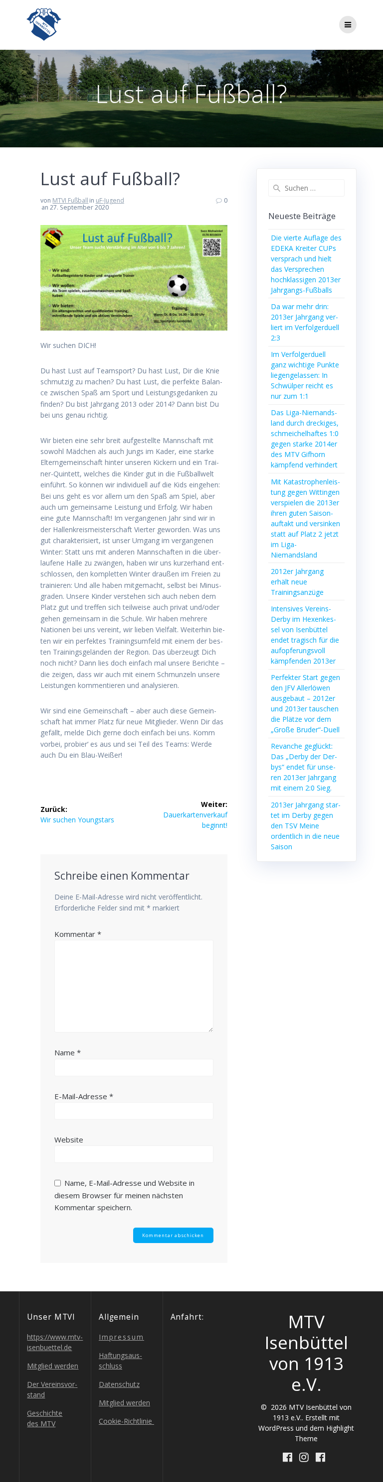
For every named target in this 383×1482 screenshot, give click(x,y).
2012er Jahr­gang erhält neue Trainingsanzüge (297, 582)
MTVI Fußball (70, 200)
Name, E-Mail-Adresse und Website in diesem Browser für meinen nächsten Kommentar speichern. (124, 1195)
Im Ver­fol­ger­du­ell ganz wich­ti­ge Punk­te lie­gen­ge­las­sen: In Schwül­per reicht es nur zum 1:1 (305, 375)
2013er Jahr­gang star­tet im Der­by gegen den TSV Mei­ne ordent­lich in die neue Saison (306, 825)
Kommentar (77, 934)
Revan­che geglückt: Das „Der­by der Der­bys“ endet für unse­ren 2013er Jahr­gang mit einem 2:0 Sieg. (304, 767)
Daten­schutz (119, 1384)
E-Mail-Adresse (83, 1096)
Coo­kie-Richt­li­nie (126, 1421)
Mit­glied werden (52, 1365)
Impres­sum (121, 1337)
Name (67, 1052)
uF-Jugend (110, 200)
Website (68, 1139)
